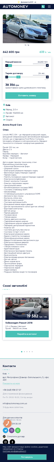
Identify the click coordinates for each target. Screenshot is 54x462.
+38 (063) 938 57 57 (12, 390)
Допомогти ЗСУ (27, 2)
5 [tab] (32, 351)
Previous (5, 28)
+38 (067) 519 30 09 (12, 424)
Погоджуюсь (27, 457)
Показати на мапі (11, 383)
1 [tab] (21, 351)
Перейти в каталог (27, 334)
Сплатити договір (16, 436)
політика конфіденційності (14, 451)
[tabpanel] (27, 317)
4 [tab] (29, 351)
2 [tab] (24, 351)
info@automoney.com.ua (15, 403)
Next (49, 28)
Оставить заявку (27, 95)
